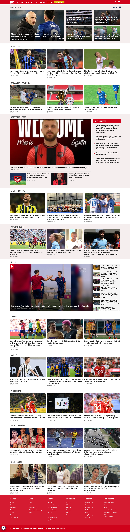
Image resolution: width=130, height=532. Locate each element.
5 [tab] (16, 39)
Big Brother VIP (89, 502)
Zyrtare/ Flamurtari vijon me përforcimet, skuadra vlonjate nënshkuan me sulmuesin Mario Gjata (50, 168)
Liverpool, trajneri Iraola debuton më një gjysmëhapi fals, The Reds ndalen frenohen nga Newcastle (26, 253)
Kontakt (106, 507)
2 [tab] (12, 39)
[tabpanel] (37, 25)
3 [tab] (13, 39)
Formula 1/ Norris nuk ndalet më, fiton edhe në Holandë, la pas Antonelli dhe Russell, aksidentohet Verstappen (100, 453)
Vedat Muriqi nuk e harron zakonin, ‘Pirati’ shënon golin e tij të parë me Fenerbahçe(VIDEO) (27, 217)
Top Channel (109, 499)
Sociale (12, 512)
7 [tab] (18, 39)
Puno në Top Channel (109, 510)
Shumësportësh (18, 425)
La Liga (14, 316)
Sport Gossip (17, 461)
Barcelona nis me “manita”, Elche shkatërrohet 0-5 (107, 154)
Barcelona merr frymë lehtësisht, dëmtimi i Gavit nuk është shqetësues (64, 343)
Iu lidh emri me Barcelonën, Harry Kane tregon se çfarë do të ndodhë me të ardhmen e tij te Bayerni (27, 418)
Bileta (105, 505)
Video (22, 2)
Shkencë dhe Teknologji (35, 510)
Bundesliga (16, 391)
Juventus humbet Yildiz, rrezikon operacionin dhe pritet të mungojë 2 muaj (27, 382)
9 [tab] (21, 39)
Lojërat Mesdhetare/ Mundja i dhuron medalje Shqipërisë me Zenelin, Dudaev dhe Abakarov (26, 452)
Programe (42, 2)
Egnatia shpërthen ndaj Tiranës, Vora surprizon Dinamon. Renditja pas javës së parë (64, 110)
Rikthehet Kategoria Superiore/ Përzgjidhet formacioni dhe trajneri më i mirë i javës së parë (26, 110)
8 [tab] (20, 39)
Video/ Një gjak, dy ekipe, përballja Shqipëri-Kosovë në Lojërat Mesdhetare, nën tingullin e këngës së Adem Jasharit (63, 218)
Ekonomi (12, 510)
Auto (30, 512)
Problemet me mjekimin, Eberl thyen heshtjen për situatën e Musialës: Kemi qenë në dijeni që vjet (101, 418)
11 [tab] (23, 39)
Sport (28, 2)
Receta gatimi (70, 515)
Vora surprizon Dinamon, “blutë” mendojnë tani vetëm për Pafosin (101, 110)
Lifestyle (68, 505)
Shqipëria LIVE (89, 507)
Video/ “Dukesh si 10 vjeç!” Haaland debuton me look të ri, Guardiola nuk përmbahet (64, 252)
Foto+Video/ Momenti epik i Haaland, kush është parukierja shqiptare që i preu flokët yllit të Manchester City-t (108, 160)
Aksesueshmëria (108, 516)
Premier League (17, 227)
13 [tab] (26, 39)
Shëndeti (68, 510)
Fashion (68, 507)
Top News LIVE (59, 2)
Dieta (67, 512)
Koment (31, 505)
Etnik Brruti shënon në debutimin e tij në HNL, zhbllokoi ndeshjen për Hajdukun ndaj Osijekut (100, 73)
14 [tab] (27, 39)
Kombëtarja (16, 46)
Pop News (34, 2)
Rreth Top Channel (109, 502)
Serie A (14, 354)
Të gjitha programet (90, 515)
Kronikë (12, 505)
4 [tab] (15, 39)
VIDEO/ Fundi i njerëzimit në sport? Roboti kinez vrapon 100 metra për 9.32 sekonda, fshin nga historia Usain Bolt (64, 453)
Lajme (17, 2)
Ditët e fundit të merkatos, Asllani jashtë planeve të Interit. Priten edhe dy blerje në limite (27, 73)
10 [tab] (22, 39)
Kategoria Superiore (20, 82)
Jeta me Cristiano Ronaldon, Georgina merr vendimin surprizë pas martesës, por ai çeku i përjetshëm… (63, 490)
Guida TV (87, 517)
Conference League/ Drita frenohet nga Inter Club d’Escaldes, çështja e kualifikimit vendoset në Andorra (102, 218)
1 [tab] (11, 39)
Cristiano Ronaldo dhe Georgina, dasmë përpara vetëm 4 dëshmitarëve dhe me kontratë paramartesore (101, 490)
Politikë (12, 502)
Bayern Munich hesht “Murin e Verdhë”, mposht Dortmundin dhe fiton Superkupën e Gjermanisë (64, 418)
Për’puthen (88, 505)
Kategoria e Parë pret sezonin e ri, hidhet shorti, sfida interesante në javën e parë (38, 177)
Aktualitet (13, 507)
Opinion (31, 502)
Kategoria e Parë (18, 117)
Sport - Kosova (18, 190)
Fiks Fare (87, 510)
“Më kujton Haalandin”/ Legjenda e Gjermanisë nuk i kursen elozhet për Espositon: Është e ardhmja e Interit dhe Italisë (65, 383)
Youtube (50, 2)
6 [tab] (17, 39)
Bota (31, 499)
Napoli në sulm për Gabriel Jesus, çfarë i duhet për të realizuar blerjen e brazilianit (102, 382)
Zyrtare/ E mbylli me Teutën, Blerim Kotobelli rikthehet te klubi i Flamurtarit (79, 177)
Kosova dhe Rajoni (34, 507)
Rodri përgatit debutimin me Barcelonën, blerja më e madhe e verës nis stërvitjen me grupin (102, 343)
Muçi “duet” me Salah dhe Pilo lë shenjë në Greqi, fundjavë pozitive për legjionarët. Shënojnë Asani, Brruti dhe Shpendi (64, 74)
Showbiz (68, 502)
